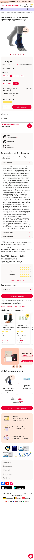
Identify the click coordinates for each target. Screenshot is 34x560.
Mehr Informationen (17, 294)
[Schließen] (30, 258)
